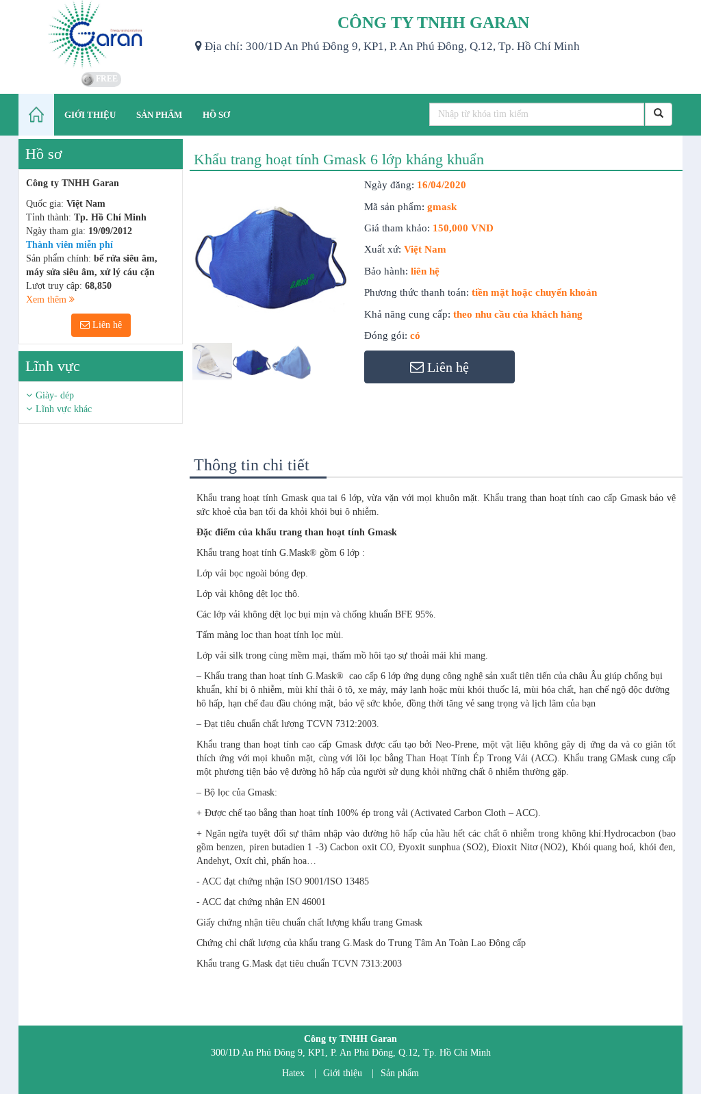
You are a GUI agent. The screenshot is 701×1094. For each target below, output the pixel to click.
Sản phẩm (400, 1073)
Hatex (293, 1073)
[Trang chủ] (36, 115)
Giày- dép (55, 395)
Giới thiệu (342, 1073)
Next (376, 294)
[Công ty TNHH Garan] (102, 34)
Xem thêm (47, 299)
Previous (172, 294)
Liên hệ (106, 325)
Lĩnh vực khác (64, 409)
